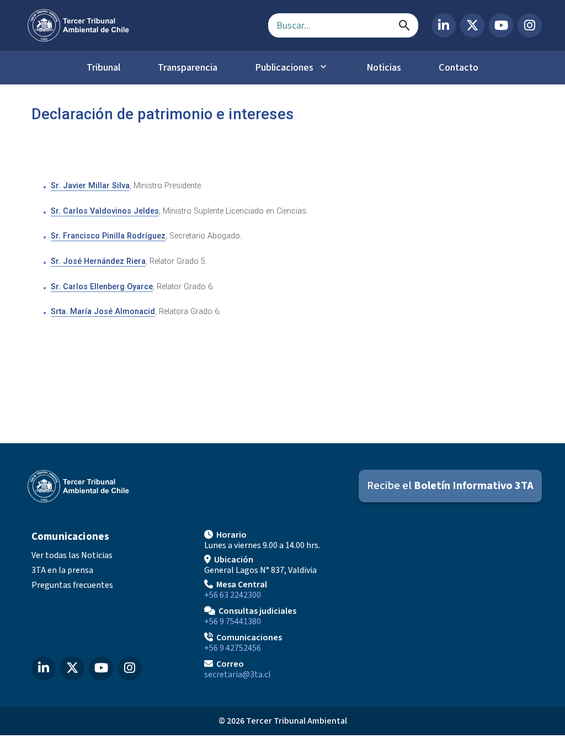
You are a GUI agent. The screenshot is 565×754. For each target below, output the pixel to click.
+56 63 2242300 (232, 595)
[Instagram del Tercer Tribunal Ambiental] (530, 25)
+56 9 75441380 (232, 621)
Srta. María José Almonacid (103, 311)
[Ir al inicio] (139, 25)
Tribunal (103, 67)
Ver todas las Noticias (72, 555)
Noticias (383, 67)
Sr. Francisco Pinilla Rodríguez (108, 236)
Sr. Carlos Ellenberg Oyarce (102, 286)
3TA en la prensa (62, 570)
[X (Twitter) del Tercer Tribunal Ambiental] (472, 25)
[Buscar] (404, 25)
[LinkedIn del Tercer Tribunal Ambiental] (443, 25)
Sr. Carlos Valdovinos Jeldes (105, 211)
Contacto (458, 67)
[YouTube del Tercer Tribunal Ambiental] (501, 25)
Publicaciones (284, 67)
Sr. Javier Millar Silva (90, 185)
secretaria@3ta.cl (237, 674)
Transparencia (187, 67)
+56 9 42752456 (232, 648)
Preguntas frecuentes (72, 585)
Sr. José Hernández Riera (98, 261)
